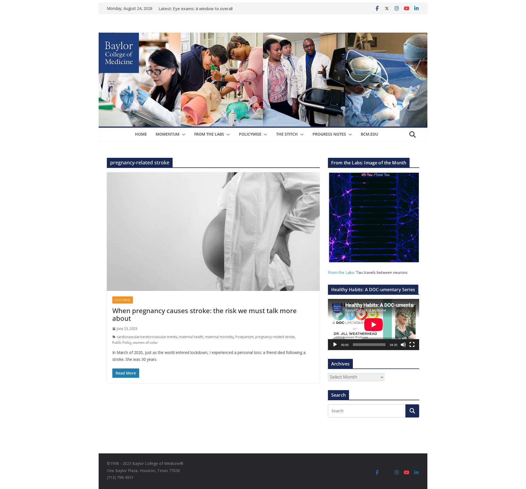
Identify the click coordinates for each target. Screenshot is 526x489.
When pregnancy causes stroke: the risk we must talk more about (204, 314)
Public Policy (122, 342)
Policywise (250, 134)
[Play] (335, 344)
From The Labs (209, 134)
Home (141, 134)
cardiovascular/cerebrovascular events (147, 336)
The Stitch (287, 134)
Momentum (167, 134)
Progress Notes (329, 134)
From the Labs (341, 272)
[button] (182, 134)
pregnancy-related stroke (275, 336)
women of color (145, 342)
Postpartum (244, 336)
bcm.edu (369, 134)
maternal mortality (219, 336)
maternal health (191, 336)
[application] (373, 324)
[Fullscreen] (412, 344)
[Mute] (403, 344)
